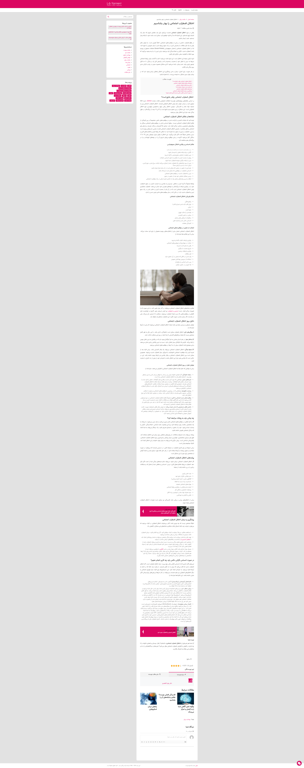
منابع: (188, 659)
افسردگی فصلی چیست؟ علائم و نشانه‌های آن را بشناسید (167, 697)
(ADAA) (149, 101)
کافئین (161, 549)
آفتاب (129, 86)
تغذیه (129, 67)
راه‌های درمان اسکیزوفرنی (152, 708)
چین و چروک (119, 101)
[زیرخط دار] (146, 742)
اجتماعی (128, 65)
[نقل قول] (155, 742)
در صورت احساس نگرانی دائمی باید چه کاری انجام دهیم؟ (179, 93)
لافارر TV (174, 10)
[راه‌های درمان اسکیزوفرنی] (148, 699)
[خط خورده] (149, 742)
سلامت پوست (126, 50)
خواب (129, 96)
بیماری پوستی (117, 93)
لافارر (196, 766)
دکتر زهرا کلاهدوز (167, 683)
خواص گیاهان (126, 58)
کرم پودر (112, 101)
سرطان (124, 96)
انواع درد (123, 86)
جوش (110, 93)
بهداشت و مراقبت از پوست (124, 91)
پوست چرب (128, 101)
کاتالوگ (180, 10)
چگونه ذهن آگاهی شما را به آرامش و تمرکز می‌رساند (186, 709)
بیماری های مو (127, 93)
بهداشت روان (187, 720)
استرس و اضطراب (173, 311)
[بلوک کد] (157, 742)
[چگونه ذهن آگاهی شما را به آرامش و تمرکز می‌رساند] (185, 699)
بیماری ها (128, 63)
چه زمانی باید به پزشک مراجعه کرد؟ (184, 87)
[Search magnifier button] (108, 17)
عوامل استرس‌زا (185, 539)
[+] (164, 741)
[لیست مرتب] (151, 742)
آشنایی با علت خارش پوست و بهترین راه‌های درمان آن (120, 27)
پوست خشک (119, 98)
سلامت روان (127, 60)
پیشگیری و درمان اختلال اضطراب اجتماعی (182, 91)
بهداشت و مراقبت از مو (125, 88)
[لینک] (160, 742)
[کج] (144, 742)
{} (161, 741)
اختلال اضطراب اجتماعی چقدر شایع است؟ (182, 81)
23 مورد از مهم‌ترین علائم (124, 32)
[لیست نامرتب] (153, 742)
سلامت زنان (128, 98)
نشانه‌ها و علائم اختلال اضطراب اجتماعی (183, 83)
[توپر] (142, 742)
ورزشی (128, 70)
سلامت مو (127, 53)
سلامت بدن (117, 96)
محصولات (187, 10)
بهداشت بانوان (126, 55)
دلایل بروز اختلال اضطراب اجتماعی (184, 85)
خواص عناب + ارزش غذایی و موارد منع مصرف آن (120, 38)
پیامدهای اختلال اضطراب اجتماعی (184, 89)
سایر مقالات (127, 72)
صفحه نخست (194, 10)
